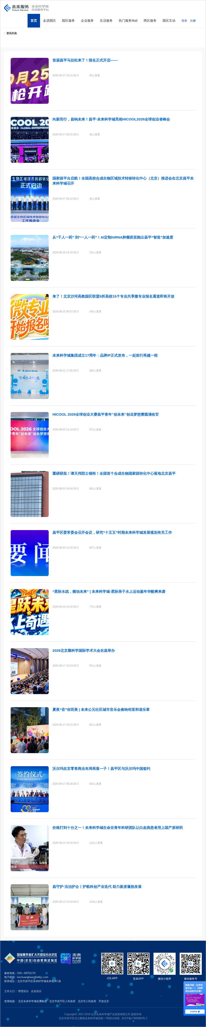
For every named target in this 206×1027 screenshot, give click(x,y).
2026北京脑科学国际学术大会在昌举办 (84, 651)
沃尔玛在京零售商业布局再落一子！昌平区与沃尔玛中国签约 (101, 769)
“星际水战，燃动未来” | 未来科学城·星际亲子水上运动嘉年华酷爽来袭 (109, 591)
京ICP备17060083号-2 (134, 1018)
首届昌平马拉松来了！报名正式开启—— (85, 60)
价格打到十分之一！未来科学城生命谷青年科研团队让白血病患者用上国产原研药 (118, 828)
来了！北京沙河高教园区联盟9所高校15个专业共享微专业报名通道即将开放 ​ (114, 296)
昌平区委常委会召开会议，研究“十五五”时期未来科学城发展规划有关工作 (112, 532)
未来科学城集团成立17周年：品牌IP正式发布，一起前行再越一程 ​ (106, 355)
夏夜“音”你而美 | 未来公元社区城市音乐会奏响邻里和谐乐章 (101, 710)
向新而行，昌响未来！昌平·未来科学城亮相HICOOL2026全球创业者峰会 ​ (112, 119)
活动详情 (193, 1012)
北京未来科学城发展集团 (32, 1001)
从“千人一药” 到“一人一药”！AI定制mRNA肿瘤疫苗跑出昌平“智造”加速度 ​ (113, 237)
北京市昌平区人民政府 (62, 1001)
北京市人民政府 (87, 1001)
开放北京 (104, 1001)
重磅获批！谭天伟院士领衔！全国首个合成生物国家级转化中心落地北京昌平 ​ (115, 473)
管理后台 (23, 991)
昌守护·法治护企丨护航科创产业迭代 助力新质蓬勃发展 (97, 887)
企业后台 (36, 991)
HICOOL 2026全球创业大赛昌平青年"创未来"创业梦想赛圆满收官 (106, 414)
